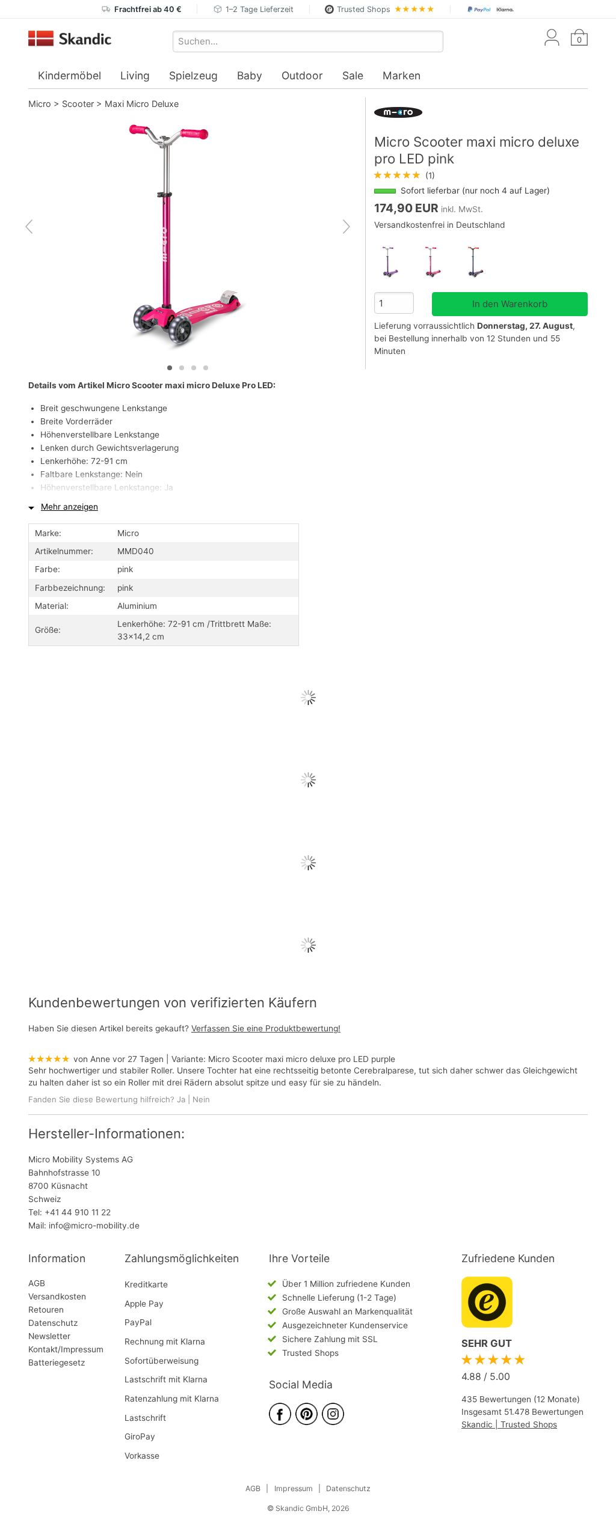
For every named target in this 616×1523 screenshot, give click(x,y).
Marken (401, 75)
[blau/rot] (481, 262)
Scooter (78, 104)
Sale (352, 75)
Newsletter (49, 1336)
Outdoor (302, 75)
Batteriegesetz (56, 1362)
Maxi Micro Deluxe (142, 104)
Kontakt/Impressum (65, 1349)
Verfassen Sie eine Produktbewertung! (265, 1028)
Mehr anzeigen (69, 506)
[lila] (395, 262)
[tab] (169, 367)
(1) (404, 175)
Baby (249, 75)
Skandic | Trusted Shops (509, 1424)
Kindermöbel (69, 75)
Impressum (293, 1488)
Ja (181, 1099)
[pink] (438, 262)
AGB (36, 1283)
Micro (39, 104)
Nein (201, 1099)
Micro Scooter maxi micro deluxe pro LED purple (301, 1059)
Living (135, 75)
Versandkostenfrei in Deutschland (439, 225)
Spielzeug (193, 75)
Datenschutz (53, 1323)
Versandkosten (57, 1296)
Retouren (46, 1309)
